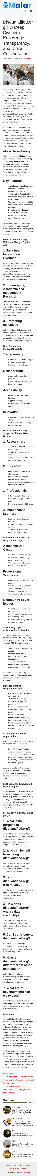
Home (9, 1165)
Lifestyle (23, 1107)
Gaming (15, 1151)
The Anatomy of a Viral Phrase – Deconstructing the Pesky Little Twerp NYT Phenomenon (22, 1123)
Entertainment (18, 1119)
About (20, 1165)
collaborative (8, 839)
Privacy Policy (14, 1169)
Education (9, 1074)
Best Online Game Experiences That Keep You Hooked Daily (23, 1155)
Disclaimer (24, 1169)
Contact (27, 1165)
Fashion (15, 1107)
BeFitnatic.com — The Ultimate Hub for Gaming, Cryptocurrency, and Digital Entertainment (18, 1080)
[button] (25, 11)
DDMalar (27, 1173)
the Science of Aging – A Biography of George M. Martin (22, 1134)
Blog (14, 1130)
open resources (15, 103)
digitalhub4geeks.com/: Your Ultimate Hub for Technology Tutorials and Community (17, 1089)
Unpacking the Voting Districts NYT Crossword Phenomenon (22, 1145)
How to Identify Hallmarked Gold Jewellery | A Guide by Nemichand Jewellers (21, 1112)
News (14, 1141)
